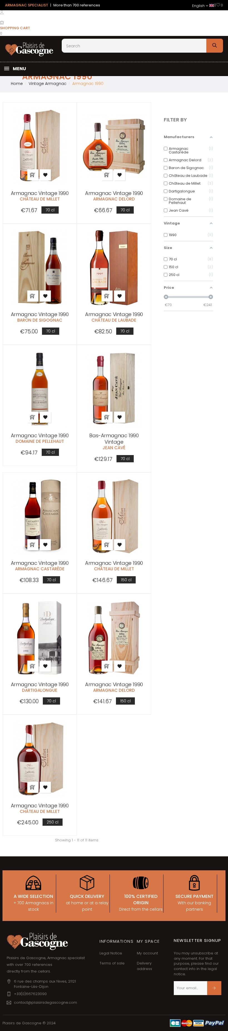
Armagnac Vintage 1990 (40, 193)
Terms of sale (112, 963)
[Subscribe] (214, 988)
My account (147, 953)
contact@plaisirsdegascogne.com (45, 1002)
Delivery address (144, 966)
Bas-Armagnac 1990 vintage (113, 438)
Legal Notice (111, 953)
